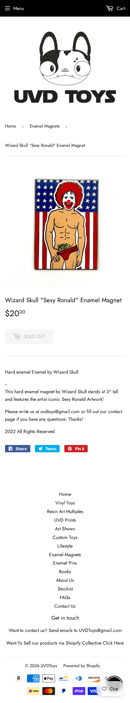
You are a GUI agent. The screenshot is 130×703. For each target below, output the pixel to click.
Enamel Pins (65, 563)
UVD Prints (65, 520)
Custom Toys (65, 537)
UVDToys (49, 665)
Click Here (113, 643)
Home (10, 126)
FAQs (65, 597)
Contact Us (65, 606)
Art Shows (65, 528)
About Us (65, 580)
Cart (120, 8)
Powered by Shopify (81, 665)
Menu (18, 8)
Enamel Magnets (45, 126)
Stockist (65, 588)
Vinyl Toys (65, 502)
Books (65, 571)
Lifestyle (65, 546)
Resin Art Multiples (65, 511)
